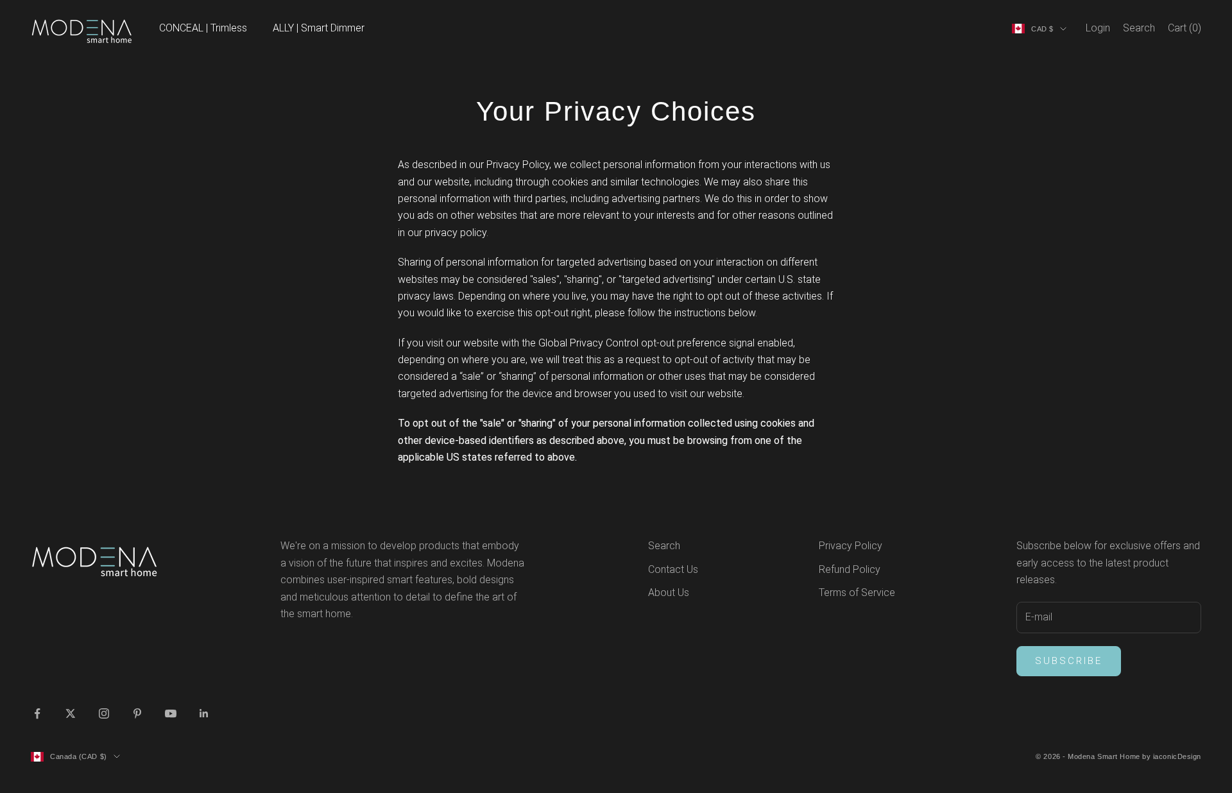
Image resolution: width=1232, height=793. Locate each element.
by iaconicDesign (1171, 756)
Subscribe (1068, 661)
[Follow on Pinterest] (137, 713)
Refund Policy (849, 569)
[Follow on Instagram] (104, 713)
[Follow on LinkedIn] (204, 713)
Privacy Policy (850, 546)
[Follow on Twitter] (70, 713)
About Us (668, 592)
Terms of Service (857, 592)
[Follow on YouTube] (170, 713)
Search (664, 546)
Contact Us (673, 569)
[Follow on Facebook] (37, 713)
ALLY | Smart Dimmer (318, 28)
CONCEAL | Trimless (203, 28)
